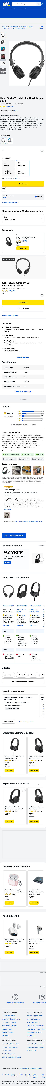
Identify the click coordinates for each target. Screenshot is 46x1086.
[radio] (8, 168)
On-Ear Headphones (19, 28)
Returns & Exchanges (9, 1022)
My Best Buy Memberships (35, 1044)
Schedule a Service (33, 1022)
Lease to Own (6, 1050)
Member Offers (32, 1050)
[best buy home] (6, 4)
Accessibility (5, 1074)
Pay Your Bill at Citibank (10, 1047)
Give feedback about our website (31, 1068)
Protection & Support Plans (36, 1029)
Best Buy (5, 26)
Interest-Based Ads (28, 1075)
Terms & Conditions (14, 1075)
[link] (14, 535)
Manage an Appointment (35, 1026)
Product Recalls (7, 1029)
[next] (42, 507)
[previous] (3, 507)
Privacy (21, 1074)
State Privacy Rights (35, 1076)
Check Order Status (8, 1016)
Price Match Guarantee (9, 1026)
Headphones (14, 26)
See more (6, 625)
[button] (42, 151)
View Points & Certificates (35, 1047)
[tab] (8, 675)
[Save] (3, 189)
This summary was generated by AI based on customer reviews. (21, 450)
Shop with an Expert (33, 1019)
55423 (17, 178)
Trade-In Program (8, 1032)
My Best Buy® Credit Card (10, 1044)
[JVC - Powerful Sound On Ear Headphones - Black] (9, 242)
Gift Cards (5, 1036)
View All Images (8, 605)
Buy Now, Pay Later (8, 1054)
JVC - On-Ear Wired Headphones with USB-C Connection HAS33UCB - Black (21, 611)
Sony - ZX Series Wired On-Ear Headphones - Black (35, 611)
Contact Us (30, 1036)
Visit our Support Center (35, 1016)
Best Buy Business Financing (11, 1057)
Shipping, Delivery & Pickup (11, 1019)
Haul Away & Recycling (34, 1032)
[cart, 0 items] (41, 4)
